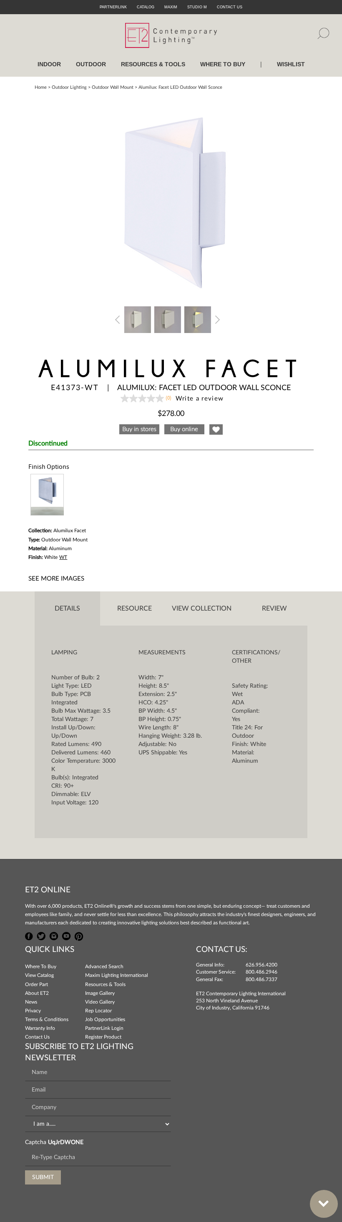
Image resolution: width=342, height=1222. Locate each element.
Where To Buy (40, 966)
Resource (134, 608)
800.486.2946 (261, 971)
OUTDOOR (91, 64)
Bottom (324, 1204)
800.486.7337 (261, 979)
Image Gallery (100, 993)
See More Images (56, 579)
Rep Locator (98, 1010)
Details (67, 608)
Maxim (170, 7)
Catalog (145, 7)
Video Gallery (100, 1001)
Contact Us (37, 1036)
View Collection (201, 608)
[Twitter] (41, 935)
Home (41, 87)
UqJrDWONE (65, 1142)
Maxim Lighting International (116, 975)
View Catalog (39, 975)
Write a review (200, 399)
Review (274, 608)
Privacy (33, 1010)
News (31, 1001)
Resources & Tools (105, 984)
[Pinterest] (78, 935)
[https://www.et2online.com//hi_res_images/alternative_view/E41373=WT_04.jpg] (167, 319)
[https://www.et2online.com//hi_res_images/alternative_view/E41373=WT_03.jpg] (137, 319)
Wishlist (291, 64)
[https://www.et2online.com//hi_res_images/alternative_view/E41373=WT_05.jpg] (197, 319)
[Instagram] (53, 935)
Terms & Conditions (46, 1019)
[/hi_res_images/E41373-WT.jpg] (171, 197)
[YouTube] (66, 935)
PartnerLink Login (104, 1028)
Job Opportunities (105, 1019)
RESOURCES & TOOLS (153, 64)
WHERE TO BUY (222, 64)
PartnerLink (113, 7)
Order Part (36, 984)
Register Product (103, 1036)
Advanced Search (104, 966)
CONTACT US (229, 7)
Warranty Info (40, 1028)
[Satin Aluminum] (47, 494)
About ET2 (37, 993)
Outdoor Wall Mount (112, 87)
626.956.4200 (261, 964)
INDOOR (49, 64)
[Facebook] (29, 935)
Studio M (197, 7)
